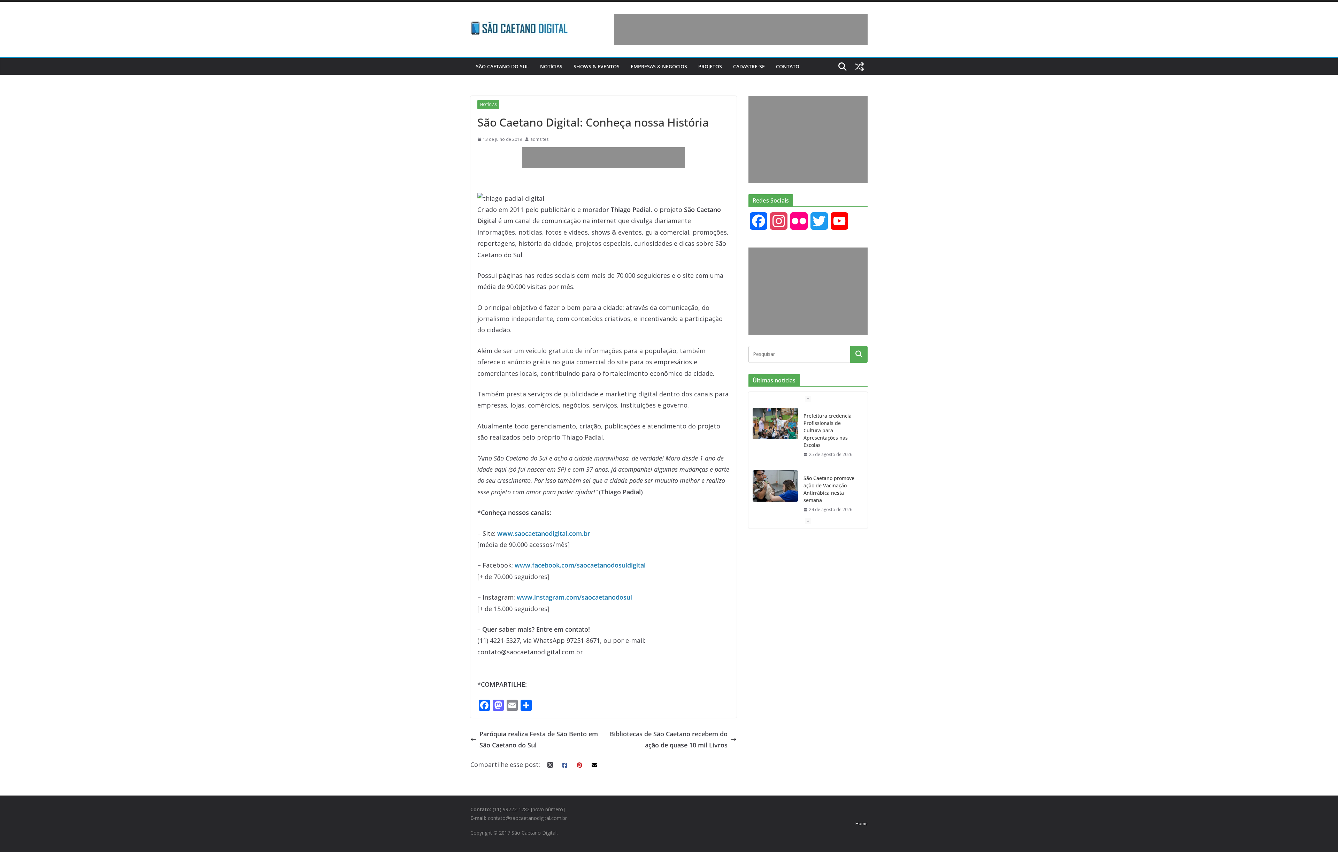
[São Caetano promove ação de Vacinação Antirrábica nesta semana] (775, 486)
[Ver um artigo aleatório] (859, 66)
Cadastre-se (749, 66)
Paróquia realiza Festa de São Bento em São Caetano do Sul (538, 739)
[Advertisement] (741, 29)
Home (861, 824)
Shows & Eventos (597, 66)
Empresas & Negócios (659, 66)
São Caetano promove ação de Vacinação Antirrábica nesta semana (828, 489)
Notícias (551, 66)
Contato (787, 66)
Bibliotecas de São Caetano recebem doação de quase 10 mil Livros (669, 739)
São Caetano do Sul (502, 66)
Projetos (710, 66)
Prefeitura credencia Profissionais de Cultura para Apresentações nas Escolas (827, 430)
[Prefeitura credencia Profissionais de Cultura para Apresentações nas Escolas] (775, 423)
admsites (539, 139)
